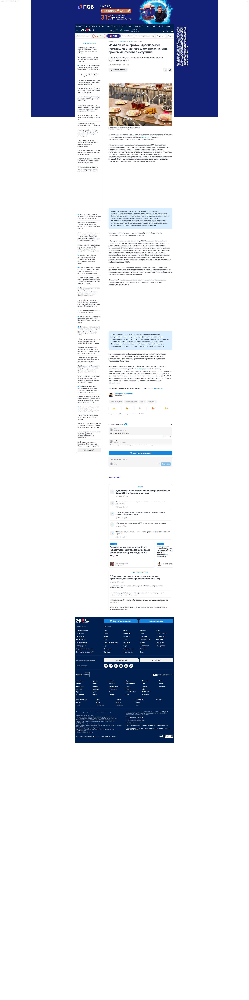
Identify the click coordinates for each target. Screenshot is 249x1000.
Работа (142, 643)
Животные (107, 649)
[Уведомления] (167, 30)
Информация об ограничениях (134, 717)
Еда (105, 646)
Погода (101, 26)
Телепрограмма (111, 26)
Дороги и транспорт (111, 643)
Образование (128, 652)
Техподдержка (81, 646)
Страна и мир (160, 636)
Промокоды (166, 26)
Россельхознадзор (131, 401)
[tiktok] (131, 666)
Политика (143, 636)
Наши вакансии (81, 643)
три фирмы (141, 369)
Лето (125, 639)
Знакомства (93, 26)
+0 (164, 437)
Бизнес (106, 633)
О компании (80, 636)
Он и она (143, 630)
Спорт (158, 630)
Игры (158, 26)
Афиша (121, 26)
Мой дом (126, 643)
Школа (143, 401)
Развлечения (144, 646)
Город (106, 639)
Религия (143, 649)
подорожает (158, 388)
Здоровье (107, 652)
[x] (126, 666)
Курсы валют (138, 26)
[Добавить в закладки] (165, 70)
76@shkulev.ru (97, 728)
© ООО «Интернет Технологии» (107, 736)
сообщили (145, 137)
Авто (105, 630)
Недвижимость (81, 26)
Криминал (127, 633)
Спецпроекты (160, 646)
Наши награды (81, 639)
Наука (125, 646)
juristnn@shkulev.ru (81, 730)
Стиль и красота (161, 633)
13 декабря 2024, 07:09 (115, 64)
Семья (142, 652)
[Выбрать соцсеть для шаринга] (170, 70)
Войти (115, 464)
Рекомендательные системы (134, 723)
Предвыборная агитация (84, 649)
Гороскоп (128, 26)
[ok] (116, 666)
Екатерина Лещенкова (124, 394)
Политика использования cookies (135, 720)
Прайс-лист (80, 633)
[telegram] (106, 666)
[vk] (111, 666)
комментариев (119, 70)
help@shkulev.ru (88, 732)
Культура (126, 636)
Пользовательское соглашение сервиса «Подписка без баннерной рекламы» (147, 725)
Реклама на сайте (82, 630)
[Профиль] (172, 30)
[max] (121, 666)
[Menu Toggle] (77, 30)
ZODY (153, 26)
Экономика (160, 643)
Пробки (147, 26)
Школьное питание (116, 401)
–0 (170, 437)
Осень (142, 633)
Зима (125, 630)
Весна (106, 636)
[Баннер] (113, 36)
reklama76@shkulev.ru (164, 712)
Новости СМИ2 (114, 477)
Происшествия (145, 639)
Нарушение (151, 401)
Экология (159, 639)
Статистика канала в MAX (85, 652)
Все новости (89, 43)
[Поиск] (162, 30)
